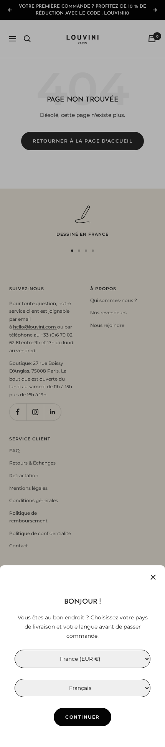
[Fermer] (153, 577)
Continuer (82, 717)
